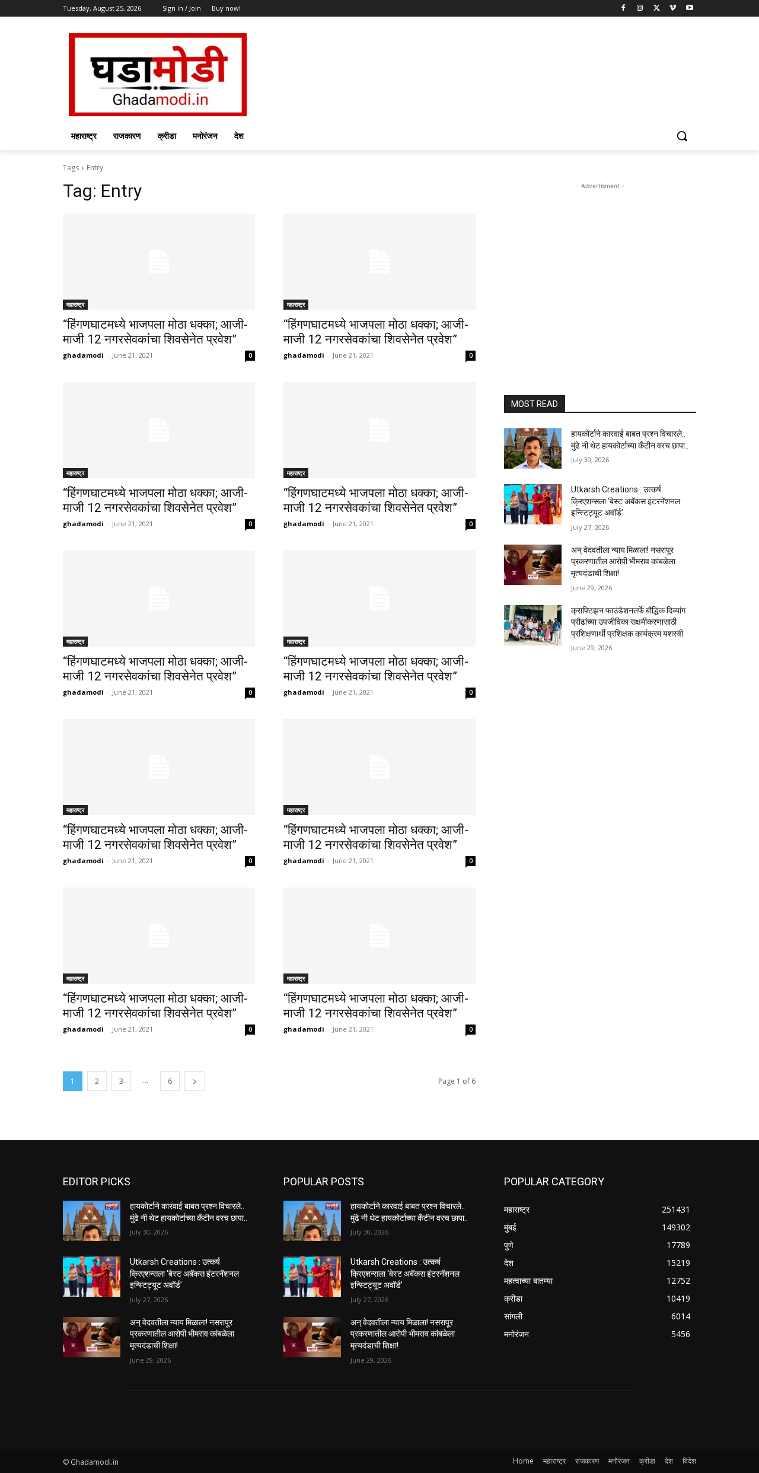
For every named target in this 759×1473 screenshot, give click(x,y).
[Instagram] (640, 8)
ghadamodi (83, 355)
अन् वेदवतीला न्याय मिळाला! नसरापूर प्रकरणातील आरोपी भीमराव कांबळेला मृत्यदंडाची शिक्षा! (623, 561)
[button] (682, 136)
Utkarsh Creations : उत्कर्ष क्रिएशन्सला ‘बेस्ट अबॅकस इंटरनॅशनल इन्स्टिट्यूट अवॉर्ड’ (625, 501)
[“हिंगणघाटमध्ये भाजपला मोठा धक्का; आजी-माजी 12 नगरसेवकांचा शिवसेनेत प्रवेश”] (159, 262)
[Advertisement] (468, 73)
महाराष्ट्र (75, 304)
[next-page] (194, 1081)
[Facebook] (623, 8)
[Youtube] (689, 8)
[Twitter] (657, 8)
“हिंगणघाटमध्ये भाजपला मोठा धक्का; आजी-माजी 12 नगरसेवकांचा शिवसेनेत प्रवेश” (155, 331)
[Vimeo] (673, 8)
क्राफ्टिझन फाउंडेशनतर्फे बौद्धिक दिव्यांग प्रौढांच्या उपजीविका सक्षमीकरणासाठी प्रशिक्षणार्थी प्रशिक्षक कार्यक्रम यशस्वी (628, 622)
